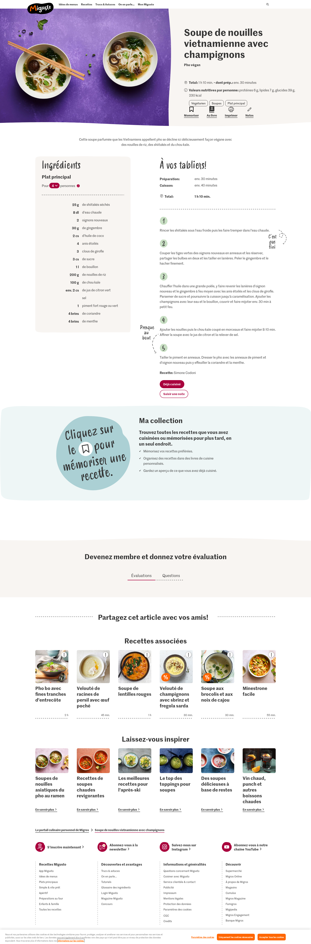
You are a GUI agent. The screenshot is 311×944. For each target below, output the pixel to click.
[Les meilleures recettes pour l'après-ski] (134, 780)
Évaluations (141, 575)
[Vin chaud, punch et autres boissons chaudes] (259, 780)
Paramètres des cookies (177, 909)
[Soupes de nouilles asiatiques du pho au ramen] (51, 780)
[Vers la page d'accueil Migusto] (40, 6)
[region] (155, 937)
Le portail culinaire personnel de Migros (62, 829)
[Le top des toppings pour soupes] (176, 780)
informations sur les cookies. (71, 940)
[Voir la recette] (51, 684)
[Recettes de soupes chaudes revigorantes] (93, 780)
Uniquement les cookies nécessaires (236, 936)
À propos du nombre (78, 186)
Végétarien (198, 103)
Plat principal (236, 103)
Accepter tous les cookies (271, 936)
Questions (171, 575)
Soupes (216, 103)
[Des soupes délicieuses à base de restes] (217, 780)
